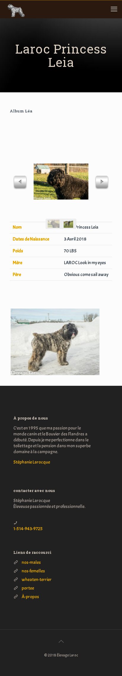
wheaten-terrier (37, 580)
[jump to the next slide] (101, 182)
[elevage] (15, 9)
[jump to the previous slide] (20, 182)
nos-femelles (33, 571)
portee (28, 588)
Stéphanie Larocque (31, 462)
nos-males (31, 562)
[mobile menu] (114, 9)
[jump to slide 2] (68, 224)
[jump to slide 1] (53, 224)
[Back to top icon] (61, 641)
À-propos (30, 597)
